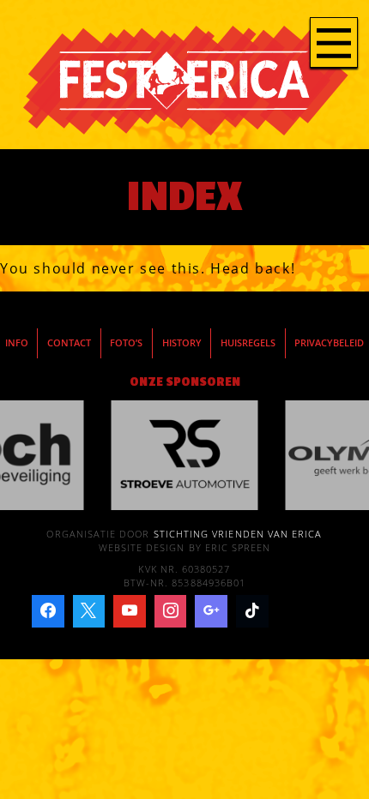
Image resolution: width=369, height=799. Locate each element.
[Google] (211, 611)
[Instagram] (170, 611)
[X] (89, 611)
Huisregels (248, 343)
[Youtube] (129, 611)
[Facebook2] (48, 611)
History (182, 343)
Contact (69, 343)
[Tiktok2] (252, 611)
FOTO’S (126, 343)
